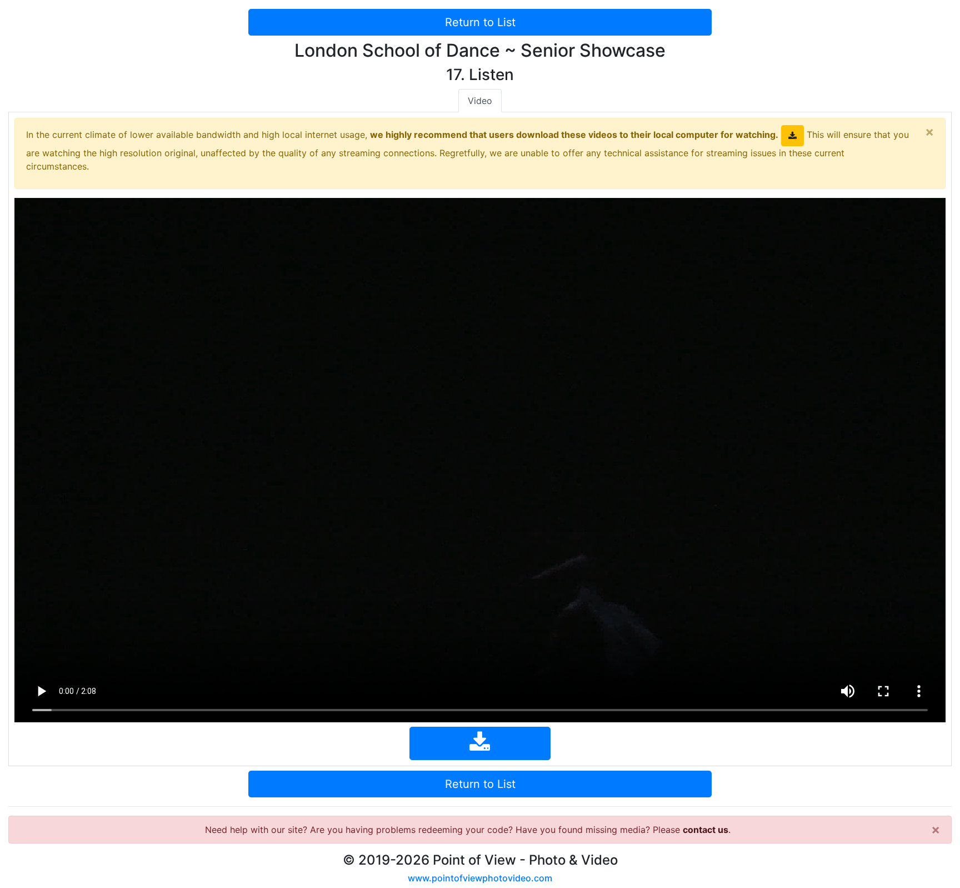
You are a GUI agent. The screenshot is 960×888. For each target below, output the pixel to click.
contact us (705, 829)
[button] (792, 135)
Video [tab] (480, 100)
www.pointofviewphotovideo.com (480, 878)
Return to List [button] (480, 22)
